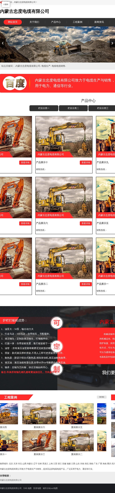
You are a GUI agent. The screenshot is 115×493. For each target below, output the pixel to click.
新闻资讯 (99, 22)
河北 (20, 464)
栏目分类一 (44, 108)
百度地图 (37, 488)
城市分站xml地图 (50, 488)
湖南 (91, 464)
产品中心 (56, 22)
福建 (69, 464)
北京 (11, 464)
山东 (78, 464)
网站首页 (13, 22)
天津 (15, 464)
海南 (105, 464)
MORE (101, 397)
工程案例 (77, 22)
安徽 (64, 464)
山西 (24, 464)
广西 (100, 464)
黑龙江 (45, 464)
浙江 (60, 464)
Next (112, 43)
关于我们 (34, 22)
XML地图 (27, 488)
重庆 (109, 464)
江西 (73, 464)
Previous (2, 43)
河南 (82, 464)
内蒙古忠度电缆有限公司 (11, 480)
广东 (96, 464)
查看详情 (7, 162)
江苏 (55, 464)
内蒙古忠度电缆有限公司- (29, 66)
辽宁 (35, 464)
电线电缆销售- (59, 66)
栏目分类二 (73, 108)
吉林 (40, 464)
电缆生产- (47, 66)
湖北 (87, 464)
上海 (51, 464)
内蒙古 (30, 464)
